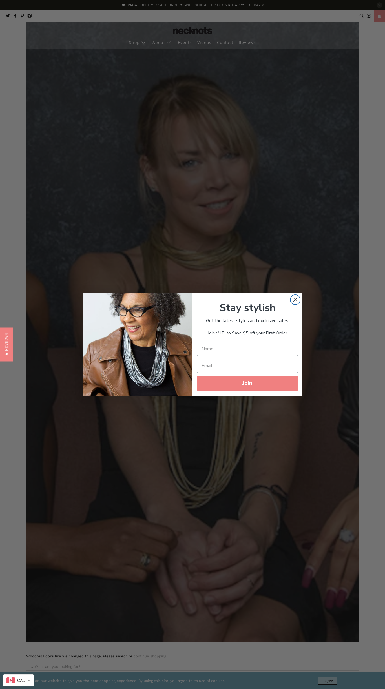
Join (247, 383)
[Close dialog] (295, 300)
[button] (6, 345)
